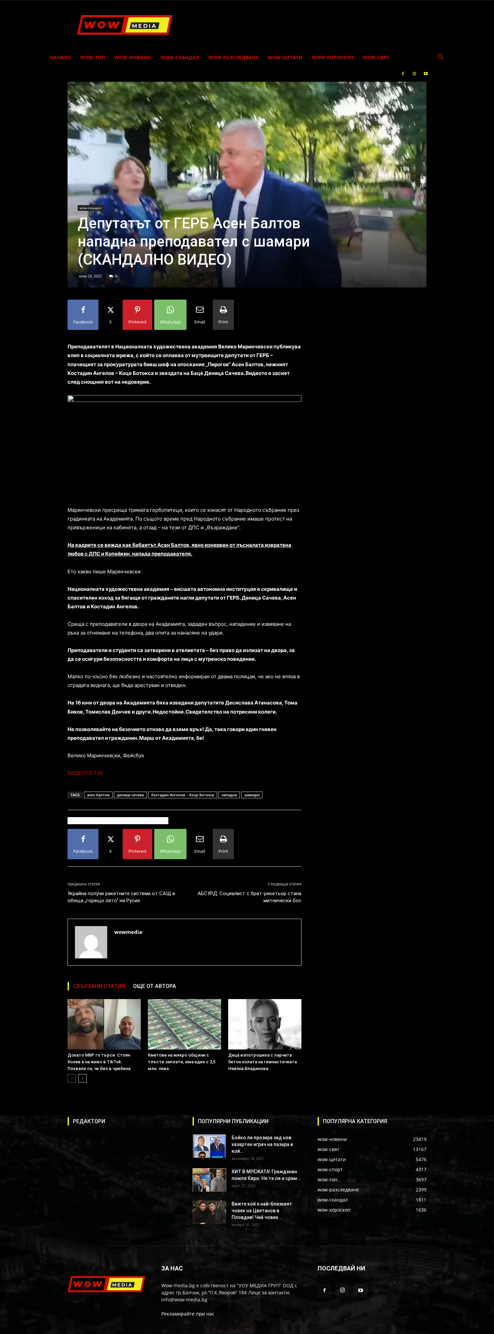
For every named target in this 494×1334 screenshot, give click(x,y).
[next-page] (82, 1078)
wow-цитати (284, 57)
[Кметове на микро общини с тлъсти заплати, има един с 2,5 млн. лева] (184, 1024)
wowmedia (128, 931)
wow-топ (92, 57)
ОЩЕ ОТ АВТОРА (154, 986)
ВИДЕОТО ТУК (85, 773)
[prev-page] (72, 1078)
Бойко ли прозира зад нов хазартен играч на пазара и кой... (262, 1144)
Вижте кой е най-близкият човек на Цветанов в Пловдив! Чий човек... (262, 1210)
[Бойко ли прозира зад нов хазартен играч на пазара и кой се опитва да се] (209, 1146)
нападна (229, 794)
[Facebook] (403, 74)
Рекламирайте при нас (187, 1313)
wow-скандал (180, 57)
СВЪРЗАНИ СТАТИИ (99, 986)
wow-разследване (233, 57)
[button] (441, 58)
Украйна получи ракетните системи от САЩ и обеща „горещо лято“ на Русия (121, 897)
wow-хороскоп (332, 57)
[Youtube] (426, 74)
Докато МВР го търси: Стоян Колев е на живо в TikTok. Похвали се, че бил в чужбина (99, 1062)
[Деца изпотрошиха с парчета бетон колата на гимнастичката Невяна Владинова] (264, 1024)
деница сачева (130, 794)
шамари (251, 794)
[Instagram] (414, 74)
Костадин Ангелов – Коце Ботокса (182, 794)
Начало (60, 57)
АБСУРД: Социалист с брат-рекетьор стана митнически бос (249, 897)
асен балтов (98, 794)
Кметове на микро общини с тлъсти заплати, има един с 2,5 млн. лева (181, 1062)
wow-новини (132, 57)
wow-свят (376, 57)
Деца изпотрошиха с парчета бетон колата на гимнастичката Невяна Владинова (262, 1062)
